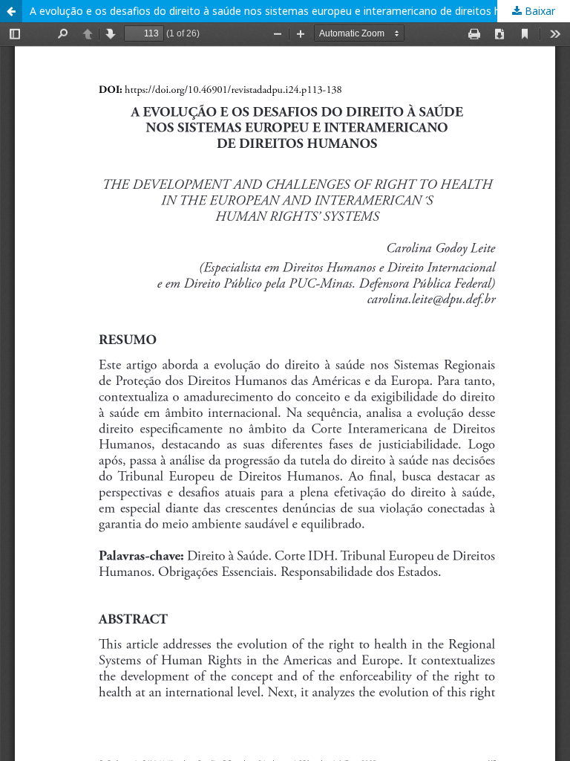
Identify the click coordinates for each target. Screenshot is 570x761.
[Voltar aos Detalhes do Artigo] (11, 11)
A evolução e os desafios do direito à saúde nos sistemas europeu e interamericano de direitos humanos (285, 11)
